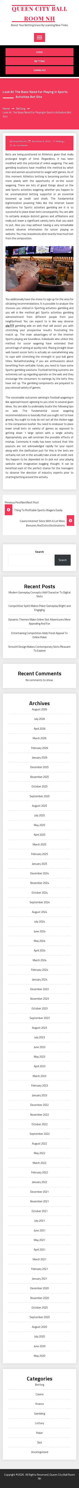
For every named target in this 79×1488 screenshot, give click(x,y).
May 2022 (39, 1153)
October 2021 (40, 1211)
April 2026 (39, 729)
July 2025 (39, 815)
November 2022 (39, 1115)
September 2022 (40, 1134)
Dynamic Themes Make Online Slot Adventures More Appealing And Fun (39, 621)
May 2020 (39, 1356)
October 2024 (40, 893)
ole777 (10, 326)
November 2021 (39, 1201)
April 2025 (39, 835)
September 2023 (40, 1018)
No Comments (20, 145)
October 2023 (40, 1008)
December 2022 (39, 1105)
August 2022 (39, 1143)
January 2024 (39, 979)
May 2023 (39, 1057)
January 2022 (39, 1182)
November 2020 (39, 1298)
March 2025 (39, 844)
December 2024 (39, 873)
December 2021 (39, 1192)
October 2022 (40, 1124)
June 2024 (39, 931)
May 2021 (39, 1240)
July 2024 (39, 921)
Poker (39, 1433)
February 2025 (39, 854)
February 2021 (39, 1269)
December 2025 (39, 767)
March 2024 (39, 960)
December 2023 (39, 989)
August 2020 (39, 1327)
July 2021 (39, 1221)
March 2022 (39, 1163)
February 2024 (39, 970)
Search (39, 552)
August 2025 (39, 806)
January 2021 (39, 1279)
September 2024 (40, 902)
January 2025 (39, 864)
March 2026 (39, 738)
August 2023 (39, 1028)
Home (39, 52)
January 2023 (39, 1095)
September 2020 (40, 1317)
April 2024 (39, 950)
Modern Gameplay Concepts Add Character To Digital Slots (40, 594)
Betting (39, 61)
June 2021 (39, 1230)
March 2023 (39, 1076)
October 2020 (40, 1307)
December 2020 (39, 1288)
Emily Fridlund (19, 141)
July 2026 (39, 719)
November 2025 (39, 777)
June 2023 (39, 1047)
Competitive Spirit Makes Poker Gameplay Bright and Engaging (39, 608)
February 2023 (39, 1085)
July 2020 (39, 1336)
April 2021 (39, 1249)
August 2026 (39, 709)
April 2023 (39, 1066)
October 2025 (40, 786)
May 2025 (39, 825)
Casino (40, 1394)
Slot (39, 1442)
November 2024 (39, 883)
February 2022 (39, 1172)
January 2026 (39, 757)
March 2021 (39, 1259)
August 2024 (39, 912)
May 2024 (39, 941)
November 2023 (39, 999)
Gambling (39, 70)
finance (39, 1404)
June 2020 (39, 1346)
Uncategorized (39, 1452)
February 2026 (39, 748)
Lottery (39, 1423)
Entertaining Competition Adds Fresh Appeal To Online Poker (39, 635)
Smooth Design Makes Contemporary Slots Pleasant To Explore (39, 649)
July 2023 (39, 1037)
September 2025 (40, 796)
